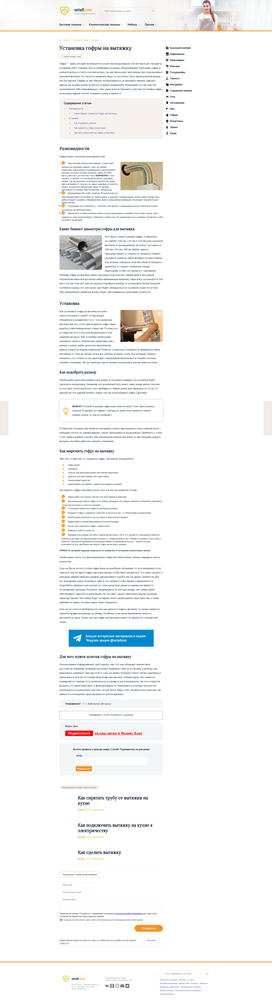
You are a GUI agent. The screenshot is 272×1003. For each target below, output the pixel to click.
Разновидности (76, 108)
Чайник (174, 114)
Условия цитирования (169, 983)
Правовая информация (169, 987)
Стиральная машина (181, 90)
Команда (194, 983)
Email (79, 755)
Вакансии (204, 983)
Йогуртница (176, 121)
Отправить (149, 928)
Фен (172, 108)
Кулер (173, 133)
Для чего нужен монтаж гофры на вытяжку (94, 132)
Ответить (64, 943)
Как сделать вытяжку (99, 852)
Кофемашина (177, 54)
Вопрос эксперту (167, 990)
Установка (73, 118)
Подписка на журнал (168, 980)
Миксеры (175, 66)
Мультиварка (177, 60)
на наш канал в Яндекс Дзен (105, 733)
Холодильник (177, 102)
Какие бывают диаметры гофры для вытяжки (95, 113)
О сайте (191, 980)
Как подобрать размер (85, 123)
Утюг (172, 96)
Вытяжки (81, 809)
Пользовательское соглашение (188, 990)
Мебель (132, 24)
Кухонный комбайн (180, 47)
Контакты (182, 980)
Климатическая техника (104, 24)
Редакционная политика (190, 987)
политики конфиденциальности (130, 913)
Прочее (149, 24)
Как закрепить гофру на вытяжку (89, 128)
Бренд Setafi (184, 983)
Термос (174, 127)
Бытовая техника (70, 24)
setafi (78, 979)
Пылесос (175, 78)
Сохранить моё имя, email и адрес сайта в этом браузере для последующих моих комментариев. (103, 920)
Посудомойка (177, 72)
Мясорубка (176, 84)
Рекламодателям (167, 994)
